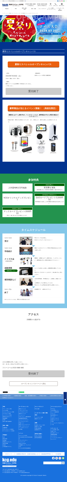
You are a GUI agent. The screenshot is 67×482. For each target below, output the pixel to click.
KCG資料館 (58, 454)
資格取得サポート (38, 429)
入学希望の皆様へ (7, 395)
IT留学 (4, 419)
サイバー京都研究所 (55, 411)
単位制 (4, 444)
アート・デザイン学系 (7, 408)
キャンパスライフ (42, 8)
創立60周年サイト (54, 415)
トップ (3, 13)
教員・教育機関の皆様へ (31, 395)
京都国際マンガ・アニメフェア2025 (25, 445)
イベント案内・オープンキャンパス (51, 9)
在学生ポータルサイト (8, 397)
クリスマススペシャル (23, 411)
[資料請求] (65, 398)
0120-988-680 (7, 470)
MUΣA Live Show (22, 443)
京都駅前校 (5, 427)
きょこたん (53, 416)
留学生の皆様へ (62, 5)
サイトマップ (53, 439)
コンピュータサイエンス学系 (8, 411)
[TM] (9, 462)
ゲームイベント (22, 415)
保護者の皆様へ (18, 395)
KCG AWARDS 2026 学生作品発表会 (25, 438)
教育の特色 (5, 438)
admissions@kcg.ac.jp (25, 472)
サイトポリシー (54, 436)
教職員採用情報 (54, 434)
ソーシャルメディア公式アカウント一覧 (57, 423)
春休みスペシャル (22, 413)
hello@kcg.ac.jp (22, 470)
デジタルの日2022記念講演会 (24, 448)
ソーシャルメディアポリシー (56, 437)
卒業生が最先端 (38, 428)
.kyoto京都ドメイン (55, 410)
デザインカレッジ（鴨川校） (8, 429)
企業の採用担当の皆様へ (56, 395)
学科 (16, 8)
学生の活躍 (37, 408)
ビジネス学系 (5, 410)
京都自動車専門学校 (46, 454)
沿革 (4, 437)
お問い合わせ (55, 5)
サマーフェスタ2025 (23, 435)
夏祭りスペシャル (22, 408)
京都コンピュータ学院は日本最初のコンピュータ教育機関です (13, 0)
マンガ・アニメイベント (23, 419)
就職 (36, 422)
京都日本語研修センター (33, 454)
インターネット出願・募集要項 (60, 9)
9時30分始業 (5, 443)
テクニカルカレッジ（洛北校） (9, 430)
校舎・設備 (33, 8)
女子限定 (20, 429)
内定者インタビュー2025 (40, 425)
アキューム (53, 413)
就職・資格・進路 (24, 9)
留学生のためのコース (7, 416)
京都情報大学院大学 (21, 454)
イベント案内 (8, 13)
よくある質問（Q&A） (55, 429)
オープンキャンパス (16, 13)
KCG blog (53, 408)
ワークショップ (22, 441)
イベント (21, 433)
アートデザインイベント (23, 427)
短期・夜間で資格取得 (7, 421)
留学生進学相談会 (38, 437)
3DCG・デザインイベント (24, 426)
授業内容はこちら (11, 270)
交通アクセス (53, 431)
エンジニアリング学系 (7, 415)
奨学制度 (4, 440)
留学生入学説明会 (38, 436)
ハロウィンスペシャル (23, 410)
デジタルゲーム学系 (7, 413)
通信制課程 (5, 418)
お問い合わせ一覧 (54, 428)
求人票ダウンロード (55, 432)
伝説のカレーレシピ (55, 419)
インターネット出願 (39, 417)
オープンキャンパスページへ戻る (33, 384)
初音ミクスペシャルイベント (24, 424)
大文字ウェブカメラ (55, 418)
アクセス (50, 5)
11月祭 (52, 421)
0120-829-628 (7, 472)
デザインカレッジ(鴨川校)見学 (25, 416)
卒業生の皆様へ (43, 395)
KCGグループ (8, 454)
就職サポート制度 (38, 426)
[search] (63, 463)
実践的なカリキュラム (7, 441)
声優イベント (21, 422)
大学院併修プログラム (7, 446)
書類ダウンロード (38, 418)
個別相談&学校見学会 (23, 418)
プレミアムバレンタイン (23, 421)
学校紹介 (7, 8)
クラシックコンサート (23, 440)
